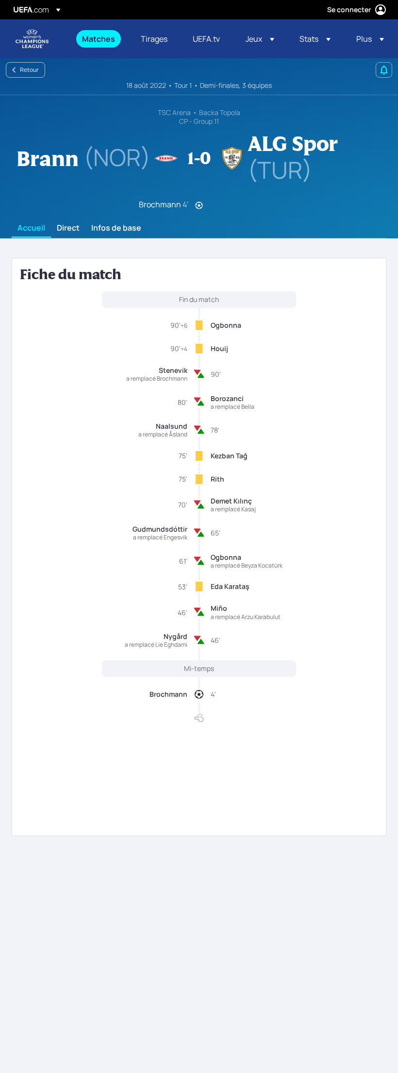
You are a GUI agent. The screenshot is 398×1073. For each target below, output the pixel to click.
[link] (98, 39)
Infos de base (116, 228)
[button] (260, 39)
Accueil (31, 228)
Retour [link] (29, 70)
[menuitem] (99, 39)
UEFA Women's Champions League (32, 39)
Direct (68, 228)
